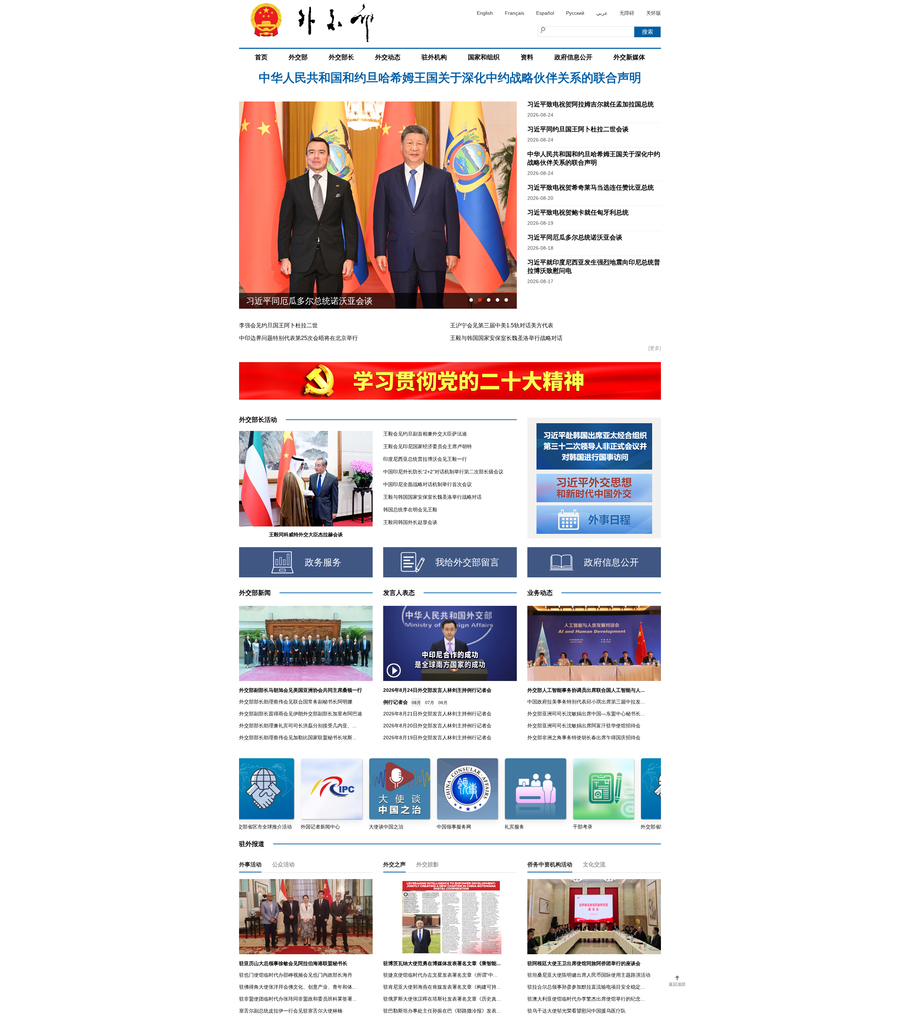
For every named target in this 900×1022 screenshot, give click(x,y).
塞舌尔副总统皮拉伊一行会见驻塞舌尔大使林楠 (290, 1011)
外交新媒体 (629, 57)
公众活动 (283, 864)
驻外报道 (251, 843)
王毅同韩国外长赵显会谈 (410, 522)
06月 (443, 702)
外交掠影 (427, 864)
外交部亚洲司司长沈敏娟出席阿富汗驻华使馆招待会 (584, 725)
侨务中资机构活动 (549, 864)
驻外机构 (434, 57)
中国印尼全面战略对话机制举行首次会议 (427, 484)
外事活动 (250, 864)
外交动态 (387, 57)
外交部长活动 (258, 419)
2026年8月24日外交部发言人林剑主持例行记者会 (437, 690)
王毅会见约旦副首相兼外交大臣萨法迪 (425, 434)
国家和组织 (484, 57)
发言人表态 (399, 592)
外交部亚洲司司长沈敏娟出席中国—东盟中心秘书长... (586, 713)
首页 (261, 57)
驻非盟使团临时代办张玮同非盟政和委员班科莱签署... (297, 999)
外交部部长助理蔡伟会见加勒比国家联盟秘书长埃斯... (297, 737)
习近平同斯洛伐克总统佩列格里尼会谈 (318, 301)
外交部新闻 (255, 592)
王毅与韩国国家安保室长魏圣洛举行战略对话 (506, 338)
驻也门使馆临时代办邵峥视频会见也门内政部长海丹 (295, 975)
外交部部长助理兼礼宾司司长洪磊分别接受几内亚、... (297, 725)
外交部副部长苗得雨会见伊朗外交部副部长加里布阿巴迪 (300, 713)
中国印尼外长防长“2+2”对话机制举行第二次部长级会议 (443, 471)
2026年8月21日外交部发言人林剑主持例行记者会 (437, 713)
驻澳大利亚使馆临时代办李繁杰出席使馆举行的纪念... (586, 999)
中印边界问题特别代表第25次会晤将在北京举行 (298, 338)
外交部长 (341, 57)
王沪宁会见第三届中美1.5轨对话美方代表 (501, 325)
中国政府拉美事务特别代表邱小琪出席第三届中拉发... (586, 702)
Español (545, 13)
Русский (575, 13)
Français (514, 13)
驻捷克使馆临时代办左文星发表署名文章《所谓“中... (440, 975)
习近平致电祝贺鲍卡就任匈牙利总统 (578, 212)
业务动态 (540, 592)
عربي (602, 13)
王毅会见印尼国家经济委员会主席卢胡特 (427, 446)
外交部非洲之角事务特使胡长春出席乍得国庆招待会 (584, 737)
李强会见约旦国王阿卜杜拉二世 (278, 325)
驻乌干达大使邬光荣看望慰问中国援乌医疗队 (576, 1011)
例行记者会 (395, 702)
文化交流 (594, 864)
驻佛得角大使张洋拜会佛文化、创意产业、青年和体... (297, 987)
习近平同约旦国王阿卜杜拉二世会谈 (578, 129)
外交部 (298, 57)
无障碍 (626, 13)
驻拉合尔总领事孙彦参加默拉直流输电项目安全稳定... (586, 987)
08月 (416, 702)
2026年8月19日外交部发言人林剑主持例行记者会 (437, 737)
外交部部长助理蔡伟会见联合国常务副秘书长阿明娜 (295, 702)
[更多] (654, 348)
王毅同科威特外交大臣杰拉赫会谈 (306, 534)
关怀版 (653, 13)
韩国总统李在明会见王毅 (410, 509)
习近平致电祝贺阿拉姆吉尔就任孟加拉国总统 (450, 78)
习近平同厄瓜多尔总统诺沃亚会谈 (574, 237)
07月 (429, 702)
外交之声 (394, 864)
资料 (527, 57)
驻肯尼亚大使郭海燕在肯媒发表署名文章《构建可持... (442, 987)
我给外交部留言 (467, 562)
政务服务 (323, 562)
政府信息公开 (573, 57)
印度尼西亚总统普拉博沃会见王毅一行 (425, 459)
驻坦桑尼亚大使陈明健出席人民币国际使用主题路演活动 (588, 975)
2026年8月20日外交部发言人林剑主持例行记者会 (437, 725)
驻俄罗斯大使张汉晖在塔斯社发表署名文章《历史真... (442, 999)
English (485, 13)
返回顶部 (677, 984)
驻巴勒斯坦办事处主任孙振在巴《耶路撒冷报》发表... (442, 1011)
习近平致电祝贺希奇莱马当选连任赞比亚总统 (590, 187)
